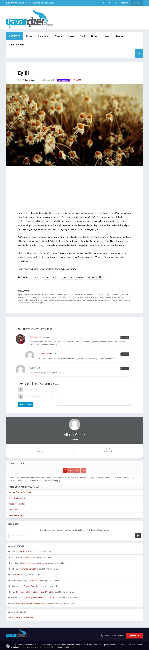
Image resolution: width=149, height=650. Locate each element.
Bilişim (94, 36)
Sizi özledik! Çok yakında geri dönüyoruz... (36, 3)
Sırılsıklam (12, 510)
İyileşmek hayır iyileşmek (33, 563)
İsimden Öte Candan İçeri (19, 492)
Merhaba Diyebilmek (29, 569)
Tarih (82, 36)
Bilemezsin (34, 580)
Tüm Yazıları (33, 487)
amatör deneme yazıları (72, 277)
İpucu (107, 36)
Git (17, 574)
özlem (46, 277)
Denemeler (43, 36)
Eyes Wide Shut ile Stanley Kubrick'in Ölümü (35, 592)
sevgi (36, 277)
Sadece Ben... (30, 586)
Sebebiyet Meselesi (16, 504)
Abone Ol (134, 635)
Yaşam (58, 36)
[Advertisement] (74, 190)
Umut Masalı (26, 557)
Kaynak (119, 36)
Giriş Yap (137, 3)
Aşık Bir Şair (24, 551)
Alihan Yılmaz (28, 80)
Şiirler (29, 36)
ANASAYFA (14, 36)
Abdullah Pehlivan (38, 337)
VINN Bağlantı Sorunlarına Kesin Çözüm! (41, 598)
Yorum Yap (26, 404)
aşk (54, 277)
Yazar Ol (124, 3)
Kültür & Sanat (16, 45)
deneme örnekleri (95, 277)
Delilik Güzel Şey (15, 515)
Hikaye (71, 36)
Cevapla (124, 337)
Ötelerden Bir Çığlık (16, 498)
